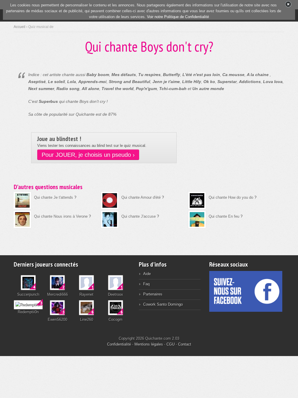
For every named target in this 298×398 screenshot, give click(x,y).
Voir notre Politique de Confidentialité (178, 17)
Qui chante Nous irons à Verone (61, 216)
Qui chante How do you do (231, 197)
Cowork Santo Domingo (163, 304)
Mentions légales (148, 344)
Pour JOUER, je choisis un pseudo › (88, 155)
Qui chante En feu (224, 216)
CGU (170, 344)
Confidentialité (119, 344)
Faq (146, 284)
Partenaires (152, 294)
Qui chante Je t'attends (53, 197)
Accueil (19, 27)
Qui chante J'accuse (138, 216)
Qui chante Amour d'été (141, 197)
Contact (184, 344)
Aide (147, 274)
